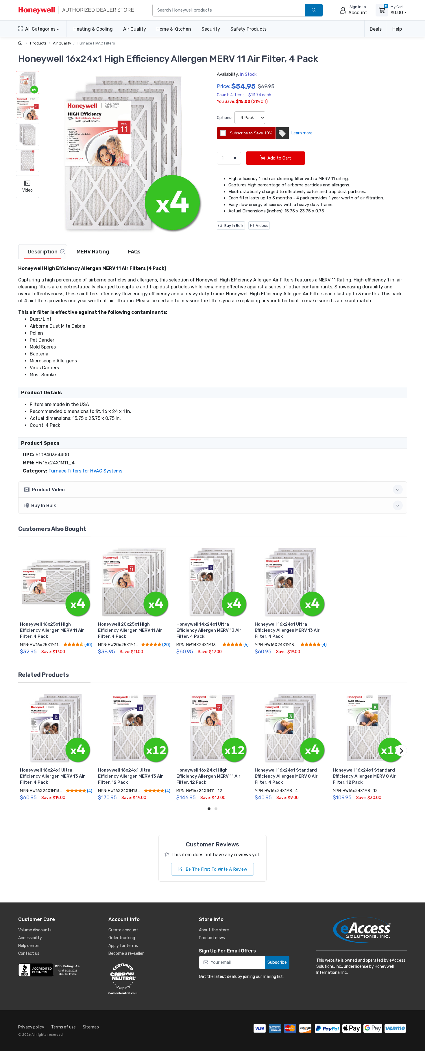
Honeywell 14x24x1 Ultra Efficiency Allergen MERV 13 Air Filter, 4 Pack (208, 630)
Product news (212, 937)
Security (211, 29)
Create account (123, 930)
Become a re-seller (126, 953)
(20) (165, 644)
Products (38, 43)
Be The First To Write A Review (215, 869)
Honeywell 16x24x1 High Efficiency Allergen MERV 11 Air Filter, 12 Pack (208, 776)
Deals (376, 29)
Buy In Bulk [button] (43, 505)
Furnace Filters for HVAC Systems (85, 471)
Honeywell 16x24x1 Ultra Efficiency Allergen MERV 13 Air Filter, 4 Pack (287, 630)
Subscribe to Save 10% (251, 133)
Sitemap (91, 1027)
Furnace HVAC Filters (96, 43)
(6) (246, 644)
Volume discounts (34, 930)
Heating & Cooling (93, 29)
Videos (262, 225)
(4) (324, 644)
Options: (224, 117)
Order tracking (121, 937)
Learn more (302, 133)
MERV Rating (93, 252)
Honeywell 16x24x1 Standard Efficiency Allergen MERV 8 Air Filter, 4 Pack (286, 776)
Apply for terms (123, 945)
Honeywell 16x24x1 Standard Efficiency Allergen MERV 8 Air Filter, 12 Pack (364, 776)
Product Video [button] (48, 489)
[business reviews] (50, 970)
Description (43, 252)
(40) (88, 644)
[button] (124, 153)
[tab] (42, 251)
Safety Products (248, 29)
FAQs (134, 252)
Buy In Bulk (233, 225)
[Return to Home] (21, 43)
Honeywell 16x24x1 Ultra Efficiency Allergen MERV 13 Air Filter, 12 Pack (130, 776)
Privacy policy (31, 1027)
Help (397, 29)
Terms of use (63, 1027)
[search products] (314, 10)
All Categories (40, 29)
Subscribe (277, 962)
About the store (214, 930)
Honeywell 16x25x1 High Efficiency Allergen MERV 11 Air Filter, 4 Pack (52, 630)
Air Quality (134, 29)
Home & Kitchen (173, 29)
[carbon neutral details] (140, 978)
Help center (29, 945)
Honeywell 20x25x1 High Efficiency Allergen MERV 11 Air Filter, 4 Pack (130, 630)
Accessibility (30, 937)
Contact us (28, 953)
